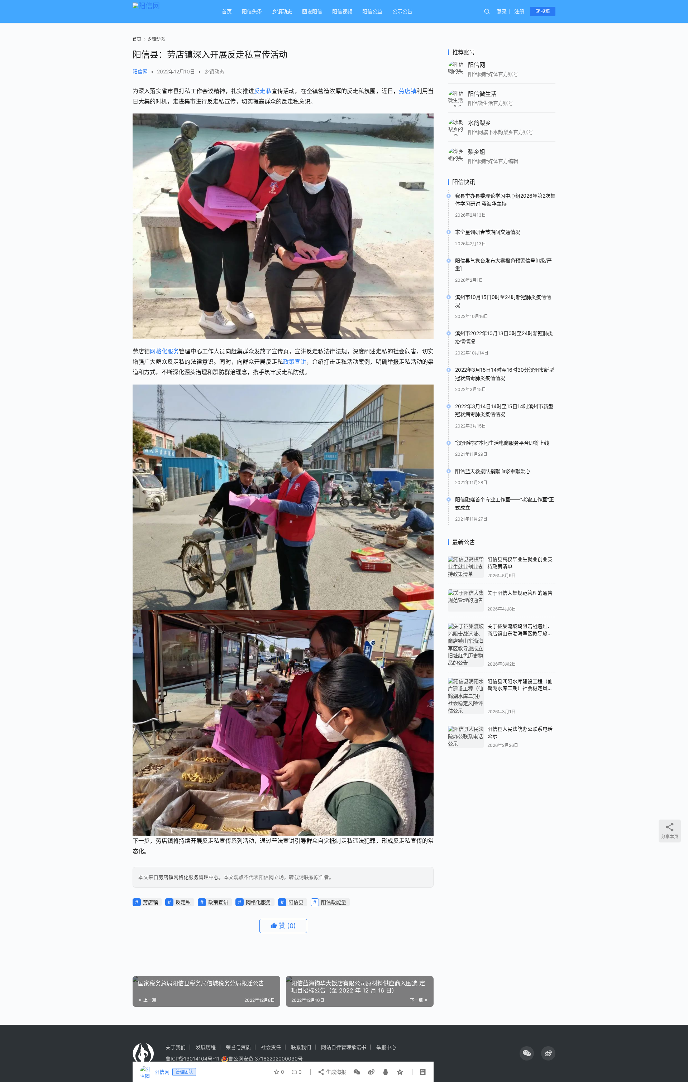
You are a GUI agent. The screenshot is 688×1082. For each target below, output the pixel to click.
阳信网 (140, 71)
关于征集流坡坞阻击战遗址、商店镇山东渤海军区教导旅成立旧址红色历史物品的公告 (520, 633)
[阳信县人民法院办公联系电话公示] (466, 737)
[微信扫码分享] (356, 1072)
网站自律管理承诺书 (343, 1047)
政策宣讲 (294, 361)
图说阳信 (312, 11)
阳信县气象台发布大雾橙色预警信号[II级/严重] (503, 264)
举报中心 (386, 1047)
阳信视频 (342, 11)
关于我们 (176, 1047)
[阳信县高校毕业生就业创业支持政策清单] (466, 567)
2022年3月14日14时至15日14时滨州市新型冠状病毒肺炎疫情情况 (504, 410)
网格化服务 (164, 351)
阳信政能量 (333, 902)
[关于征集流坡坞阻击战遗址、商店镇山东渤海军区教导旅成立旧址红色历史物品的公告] (466, 645)
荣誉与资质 (238, 1047)
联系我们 (301, 1047)
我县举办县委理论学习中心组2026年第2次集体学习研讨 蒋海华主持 (505, 200)
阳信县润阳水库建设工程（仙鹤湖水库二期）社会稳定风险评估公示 (520, 688)
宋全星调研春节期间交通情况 (487, 232)
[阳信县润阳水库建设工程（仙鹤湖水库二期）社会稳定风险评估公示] (466, 696)
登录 (502, 11)
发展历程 (206, 1047)
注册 (519, 11)
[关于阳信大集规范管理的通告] (466, 600)
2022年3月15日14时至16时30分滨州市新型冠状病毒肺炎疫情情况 (504, 374)
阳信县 (296, 902)
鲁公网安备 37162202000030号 (265, 1059)
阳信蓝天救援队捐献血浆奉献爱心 (492, 471)
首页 (227, 11)
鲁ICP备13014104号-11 (193, 1059)
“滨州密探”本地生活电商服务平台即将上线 (502, 443)
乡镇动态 (282, 11)
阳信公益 (372, 11)
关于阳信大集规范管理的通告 (520, 593)
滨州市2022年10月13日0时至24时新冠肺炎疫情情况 (504, 337)
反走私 (262, 91)
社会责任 (271, 1047)
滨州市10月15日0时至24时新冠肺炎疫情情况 (503, 301)
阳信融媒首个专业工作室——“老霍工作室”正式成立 (504, 504)
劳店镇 (407, 91)
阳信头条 (252, 11)
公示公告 (402, 11)
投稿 (545, 11)
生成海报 (335, 1072)
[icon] (527, 1053)
